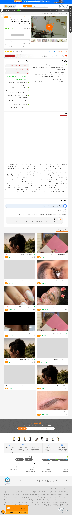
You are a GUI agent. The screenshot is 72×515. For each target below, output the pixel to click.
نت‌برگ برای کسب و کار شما (46, 471)
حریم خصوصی (65, 469)
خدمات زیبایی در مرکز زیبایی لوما (59, 307)
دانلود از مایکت (45, 459)
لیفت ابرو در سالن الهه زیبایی (59, 385)
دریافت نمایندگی (48, 469)
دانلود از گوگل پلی (63, 459)
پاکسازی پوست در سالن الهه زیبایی (26, 359)
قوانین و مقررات (65, 467)
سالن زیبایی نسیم (29, 333)
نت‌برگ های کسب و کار (14, 469)
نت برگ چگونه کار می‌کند (30, 471)
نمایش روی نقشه (10, 56)
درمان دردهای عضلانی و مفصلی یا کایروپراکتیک (18, 17)
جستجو (27, 6)
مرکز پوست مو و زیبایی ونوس (27, 280)
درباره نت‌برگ (65, 466)
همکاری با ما (49, 467)
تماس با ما (49, 466)
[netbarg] (63, 510)
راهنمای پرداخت (32, 469)
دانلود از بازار (54, 459)
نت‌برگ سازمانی (32, 466)
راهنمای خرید (32, 467)
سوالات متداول (32, 473)
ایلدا (64, 412)
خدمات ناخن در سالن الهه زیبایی (59, 333)
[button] (34, 27)
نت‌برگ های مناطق (15, 467)
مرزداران (25, 41)
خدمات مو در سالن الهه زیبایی (27, 254)
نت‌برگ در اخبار (65, 471)
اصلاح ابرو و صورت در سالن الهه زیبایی (57, 254)
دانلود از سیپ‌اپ (18, 459)
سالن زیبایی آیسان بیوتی (60, 280)
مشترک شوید (22, 428)
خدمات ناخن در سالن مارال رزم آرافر (26, 307)
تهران (56, 10)
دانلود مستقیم (27, 459)
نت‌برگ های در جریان (14, 466)
